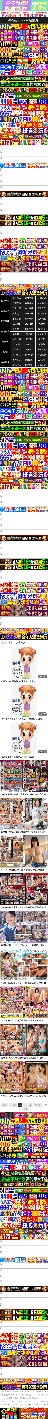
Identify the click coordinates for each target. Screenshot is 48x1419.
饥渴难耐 (29, 319)
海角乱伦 (42, 349)
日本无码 (42, 298)
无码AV (5, 342)
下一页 (37, 1105)
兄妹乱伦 (29, 360)
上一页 (13, 1105)
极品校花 (17, 365)
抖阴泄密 (42, 355)
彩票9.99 (17, 334)
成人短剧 (42, 360)
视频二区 (5, 311)
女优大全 (29, 344)
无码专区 (5, 352)
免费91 (29, 349)
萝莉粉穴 (29, 355)
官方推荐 (5, 331)
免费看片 (17, 349)
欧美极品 (29, 303)
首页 (4, 1105)
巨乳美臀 (42, 308)
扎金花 (29, 334)
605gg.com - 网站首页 (23, 20)
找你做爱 (42, 319)
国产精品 (17, 298)
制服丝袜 (29, 313)
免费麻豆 (17, 355)
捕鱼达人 (17, 329)
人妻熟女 (17, 313)
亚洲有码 (17, 303)
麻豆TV (29, 339)
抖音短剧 (17, 339)
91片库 (16, 344)
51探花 (42, 339)
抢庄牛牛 (29, 329)
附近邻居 (17, 319)
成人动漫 (42, 303)
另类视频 (42, 313)
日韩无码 (42, 365)
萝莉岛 (42, 344)
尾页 (25, 1109)
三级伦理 (17, 308)
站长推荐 (5, 321)
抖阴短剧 (29, 365)
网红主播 (29, 298)
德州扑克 (42, 329)
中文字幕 (29, 308)
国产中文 (17, 360)
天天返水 (42, 334)
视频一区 (5, 301)
